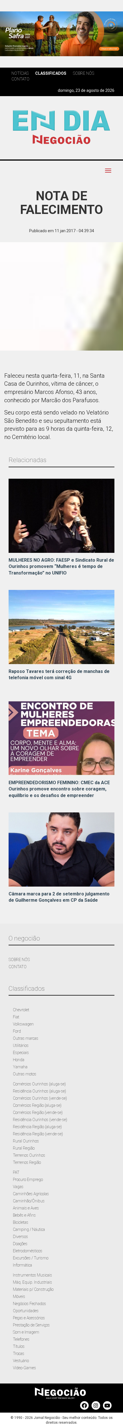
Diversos (20, 1236)
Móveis (19, 1296)
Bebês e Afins (24, 1215)
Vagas (18, 1186)
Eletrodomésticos (27, 1251)
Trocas (18, 1353)
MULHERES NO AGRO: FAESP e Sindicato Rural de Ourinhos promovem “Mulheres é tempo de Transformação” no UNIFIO (61, 566)
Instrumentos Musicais (32, 1275)
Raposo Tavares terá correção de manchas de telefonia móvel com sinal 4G (59, 675)
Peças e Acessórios (29, 1318)
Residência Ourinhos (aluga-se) (39, 1091)
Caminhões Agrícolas (31, 1194)
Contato (20, 79)
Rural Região (24, 1148)
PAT (16, 1172)
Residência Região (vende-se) (38, 1134)
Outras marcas (25, 1038)
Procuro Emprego (28, 1179)
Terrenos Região (27, 1162)
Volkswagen (23, 1024)
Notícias (20, 73)
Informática (22, 1265)
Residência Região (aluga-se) (37, 1126)
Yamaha (20, 1067)
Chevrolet (21, 1010)
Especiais (21, 1052)
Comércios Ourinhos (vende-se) (40, 1098)
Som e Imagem (26, 1332)
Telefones (21, 1339)
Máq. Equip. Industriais (32, 1282)
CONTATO (18, 966)
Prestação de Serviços (31, 1325)
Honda (18, 1059)
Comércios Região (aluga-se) (37, 1105)
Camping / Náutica (29, 1229)
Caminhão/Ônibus (29, 1201)
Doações (20, 1243)
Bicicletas (20, 1222)
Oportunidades (26, 1310)
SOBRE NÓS (19, 959)
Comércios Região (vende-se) (38, 1112)
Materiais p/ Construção (33, 1289)
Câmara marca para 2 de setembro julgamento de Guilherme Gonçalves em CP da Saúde (59, 897)
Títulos (19, 1346)
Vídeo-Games (24, 1368)
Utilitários (21, 1045)
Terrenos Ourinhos (29, 1155)
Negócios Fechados (29, 1303)
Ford (17, 1031)
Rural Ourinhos (26, 1141)
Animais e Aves (26, 1208)
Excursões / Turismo (30, 1258)
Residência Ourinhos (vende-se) (40, 1119)
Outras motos (24, 1074)
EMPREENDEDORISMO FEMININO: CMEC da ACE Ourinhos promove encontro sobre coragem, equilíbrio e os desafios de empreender (59, 789)
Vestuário (21, 1360)
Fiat (16, 1017)
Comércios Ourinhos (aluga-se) (39, 1084)
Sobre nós (83, 73)
